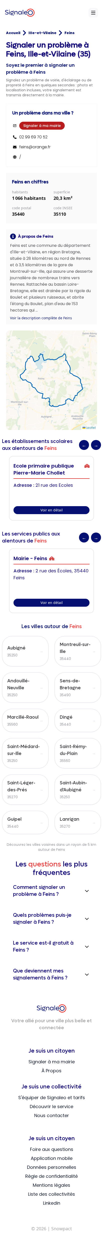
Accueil (13, 32)
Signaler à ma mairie (42, 125)
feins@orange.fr (34, 147)
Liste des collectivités (51, 1194)
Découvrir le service (51, 1106)
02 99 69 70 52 (33, 137)
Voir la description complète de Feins (41, 318)
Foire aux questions (51, 1149)
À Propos (52, 1071)
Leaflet (91, 428)
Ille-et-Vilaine (42, 32)
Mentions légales (51, 1185)
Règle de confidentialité (51, 1176)
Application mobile (51, 1158)
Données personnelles (51, 1167)
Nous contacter (51, 1115)
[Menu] (93, 12)
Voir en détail (51, 510)
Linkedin (51, 1203)
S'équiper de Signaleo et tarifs (51, 1097)
